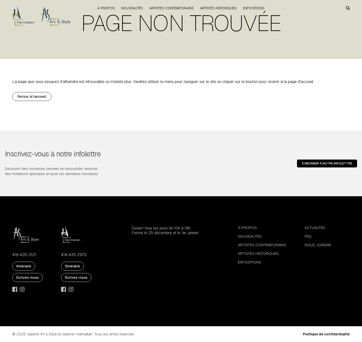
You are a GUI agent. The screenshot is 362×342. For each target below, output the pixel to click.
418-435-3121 (24, 255)
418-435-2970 (74, 255)
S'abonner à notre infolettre (327, 163)
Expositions (253, 8)
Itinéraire (23, 266)
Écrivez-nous (27, 277)
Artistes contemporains (171, 8)
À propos (106, 8)
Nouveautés (132, 8)
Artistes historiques (218, 8)
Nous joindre (318, 245)
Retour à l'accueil (31, 96)
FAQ (308, 236)
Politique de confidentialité (326, 334)
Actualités (315, 227)
